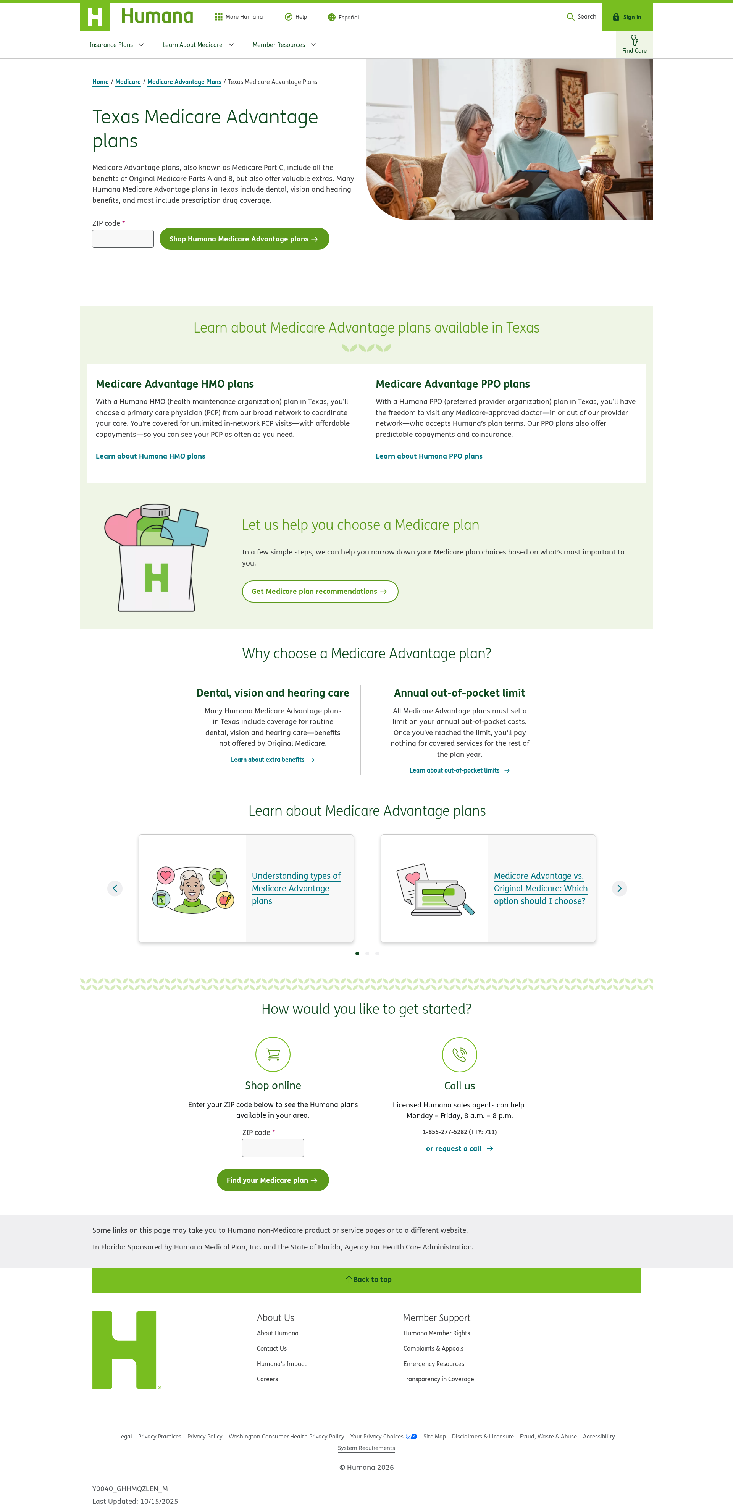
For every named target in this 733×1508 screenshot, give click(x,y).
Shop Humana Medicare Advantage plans (239, 238)
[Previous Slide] (115, 888)
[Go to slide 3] (377, 953)
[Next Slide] (619, 888)
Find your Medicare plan (267, 1180)
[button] (226, 423)
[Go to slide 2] (367, 953)
